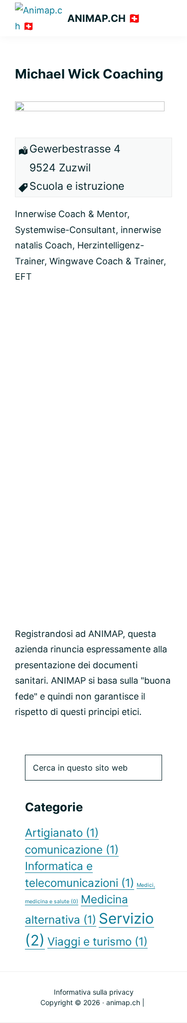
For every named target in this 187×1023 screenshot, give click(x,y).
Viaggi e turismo (97, 941)
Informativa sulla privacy (94, 992)
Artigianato (62, 832)
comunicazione (72, 849)
